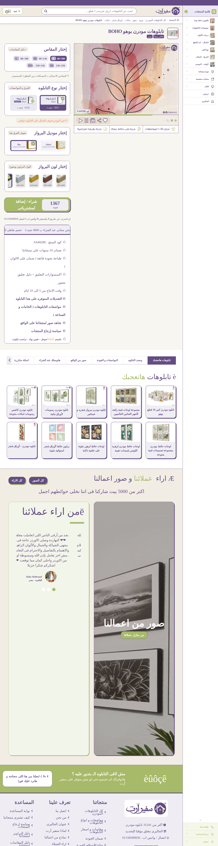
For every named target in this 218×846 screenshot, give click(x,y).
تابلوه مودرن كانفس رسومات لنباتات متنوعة (21, 411)
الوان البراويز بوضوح (20, 166)
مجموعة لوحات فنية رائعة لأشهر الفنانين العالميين (126, 411)
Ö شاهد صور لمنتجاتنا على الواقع (42, 323)
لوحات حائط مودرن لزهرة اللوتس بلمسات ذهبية (126, 448)
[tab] (162, 360)
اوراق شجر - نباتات (113, 20)
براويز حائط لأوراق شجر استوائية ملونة (56, 448)
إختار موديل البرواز (50, 133)
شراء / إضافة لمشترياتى (26, 204)
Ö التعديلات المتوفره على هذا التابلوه (40, 298)
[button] (53, 589)
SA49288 (81, 111)
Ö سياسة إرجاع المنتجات (48, 331)
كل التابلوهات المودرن (155, 20)
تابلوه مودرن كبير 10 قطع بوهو (160, 411)
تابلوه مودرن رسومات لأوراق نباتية (56, 411)
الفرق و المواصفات (19, 88)
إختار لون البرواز (52, 166)
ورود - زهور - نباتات (134, 20)
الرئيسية (173, 20)
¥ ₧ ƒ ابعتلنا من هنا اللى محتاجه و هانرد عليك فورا (27, 779)
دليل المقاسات (17, 49)
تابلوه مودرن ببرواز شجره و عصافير (91, 411)
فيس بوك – (32, 339)
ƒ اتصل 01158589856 (15, 218)
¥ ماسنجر (44, 218)
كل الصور (38, 480)
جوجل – (42, 339)
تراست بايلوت (19, 339)
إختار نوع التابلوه (52, 88)
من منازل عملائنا (134, 635)
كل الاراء (17, 480)
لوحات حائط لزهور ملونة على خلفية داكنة (91, 448)
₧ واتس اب (33, 218)
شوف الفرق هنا (17, 133)
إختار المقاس (55, 49)
